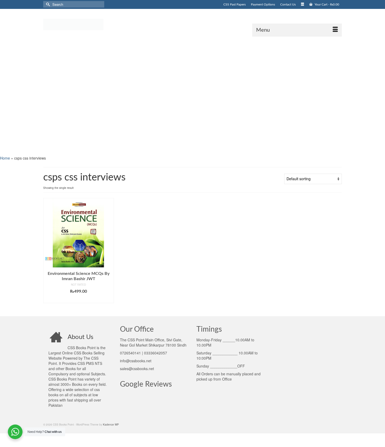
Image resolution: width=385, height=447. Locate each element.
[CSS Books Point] (90, 24)
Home (5, 158)
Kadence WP (111, 424)
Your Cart (326, 4)
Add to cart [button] (78, 299)
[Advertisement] (157, 95)
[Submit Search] (47, 4)
